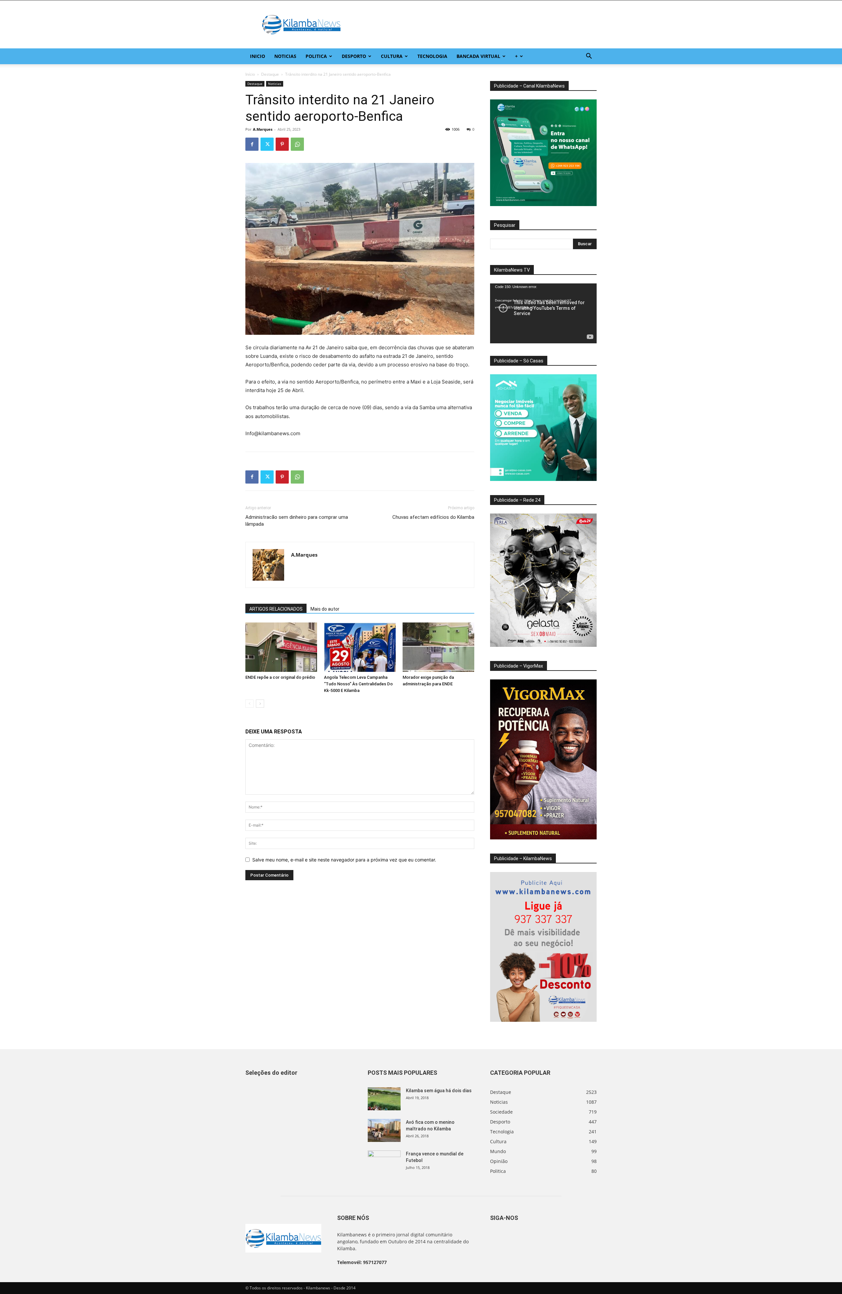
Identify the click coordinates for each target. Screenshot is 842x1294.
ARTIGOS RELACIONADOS (276, 609)
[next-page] (260, 704)
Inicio (257, 56)
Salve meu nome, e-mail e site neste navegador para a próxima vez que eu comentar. (344, 859)
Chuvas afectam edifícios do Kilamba (433, 517)
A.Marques (262, 129)
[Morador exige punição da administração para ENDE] (438, 647)
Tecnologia (432, 56)
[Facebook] (252, 144)
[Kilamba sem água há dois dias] (384, 1098)
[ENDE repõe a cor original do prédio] (281, 647)
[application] (543, 313)
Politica (316, 56)
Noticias (285, 56)
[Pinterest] (282, 144)
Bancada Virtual (478, 56)
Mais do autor (324, 609)
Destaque (270, 74)
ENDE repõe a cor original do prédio (280, 677)
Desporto (354, 56)
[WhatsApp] (297, 144)
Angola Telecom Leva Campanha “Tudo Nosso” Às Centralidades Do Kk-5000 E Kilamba (358, 684)
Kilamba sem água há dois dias (439, 1090)
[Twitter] (267, 144)
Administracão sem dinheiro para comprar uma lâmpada (296, 520)
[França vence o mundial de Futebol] (384, 1162)
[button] (589, 57)
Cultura (392, 56)
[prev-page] (249, 704)
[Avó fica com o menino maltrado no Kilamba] (384, 1130)
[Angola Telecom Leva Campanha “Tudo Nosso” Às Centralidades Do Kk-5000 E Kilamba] (360, 647)
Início (250, 74)
